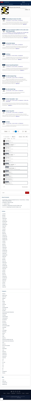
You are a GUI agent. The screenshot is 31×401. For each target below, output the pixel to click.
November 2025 (5, 221)
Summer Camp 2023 (10, 110)
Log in (3, 379)
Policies (23, 393)
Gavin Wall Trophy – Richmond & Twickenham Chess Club (11, 199)
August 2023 (4, 256)
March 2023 (4, 261)
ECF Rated (18, 32)
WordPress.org (5, 384)
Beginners (4, 298)
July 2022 (4, 270)
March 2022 (4, 274)
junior (12, 33)
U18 (3, 366)
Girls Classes (4, 322)
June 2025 (4, 229)
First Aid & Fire (19, 393)
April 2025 (4, 232)
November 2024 (5, 238)
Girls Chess (4, 321)
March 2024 (4, 245)
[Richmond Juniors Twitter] (28, 4)
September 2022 (5, 267)
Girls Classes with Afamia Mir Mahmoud (9, 2)
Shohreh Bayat (5, 348)
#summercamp (8, 101)
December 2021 (5, 277)
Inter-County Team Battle (6, 325)
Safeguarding (13, 393)
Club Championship (5, 307)
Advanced (4, 293)
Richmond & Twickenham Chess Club (8, 339)
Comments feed (5, 382)
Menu (27, 9)
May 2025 (4, 230)
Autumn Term (4, 296)
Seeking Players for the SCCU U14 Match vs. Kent (15, 205)
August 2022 (4, 268)
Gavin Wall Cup (5, 319)
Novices (4, 333)
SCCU (3, 342)
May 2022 (4, 271)
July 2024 (4, 241)
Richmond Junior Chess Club (14, 7)
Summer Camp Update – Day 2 (12, 98)
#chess (25, 100)
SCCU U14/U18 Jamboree (6, 345)
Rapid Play (19, 33)
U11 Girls (4, 362)
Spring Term (4, 351)
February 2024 (5, 247)
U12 (5, 33)
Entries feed (4, 381)
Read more (24, 24)
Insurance (27, 393)
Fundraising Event (5, 318)
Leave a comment (14, 20)
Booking (4, 301)
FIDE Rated (4, 315)
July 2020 (4, 285)
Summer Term (4, 356)
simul (3, 350)
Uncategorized (21, 20)
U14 (3, 365)
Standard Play (4, 353)
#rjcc (27, 100)
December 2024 (5, 236)
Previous (6, 131)
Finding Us (8, 393)
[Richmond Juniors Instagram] (26, 4)
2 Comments (14, 32)
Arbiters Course (5, 295)
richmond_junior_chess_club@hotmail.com (7, 4)
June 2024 (4, 242)
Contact (4, 393)
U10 (4, 33)
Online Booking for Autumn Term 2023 (13, 18)
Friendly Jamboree (5, 316)
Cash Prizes (4, 304)
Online (3, 336)
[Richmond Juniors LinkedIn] (23, 4)
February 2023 (5, 262)
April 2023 (4, 259)
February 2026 (5, 218)
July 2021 (4, 282)
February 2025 (5, 235)
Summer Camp (5, 354)
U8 (24, 33)
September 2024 (5, 239)
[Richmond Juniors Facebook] (25, 4)
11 (18, 131)
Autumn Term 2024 (10, 202)
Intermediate (4, 327)
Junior (21, 32)
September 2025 (5, 224)
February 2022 (5, 276)
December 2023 (5, 250)
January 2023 (4, 264)
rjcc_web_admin (9, 77)
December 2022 (5, 265)
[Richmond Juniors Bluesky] (21, 4)
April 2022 (4, 273)
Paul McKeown (9, 20)
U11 (3, 360)
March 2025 (4, 233)
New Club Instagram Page (11, 75)
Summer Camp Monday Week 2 (12, 65)
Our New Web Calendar (10, 43)
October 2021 (4, 279)
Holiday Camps (5, 324)
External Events (5, 313)
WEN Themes (19, 397)
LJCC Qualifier (24, 32)
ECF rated (10, 33)
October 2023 (4, 253)
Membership (4, 331)
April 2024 (4, 244)
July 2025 (4, 227)
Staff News (8, 54)
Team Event (4, 357)
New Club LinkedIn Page (10, 89)
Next (25, 131)
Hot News (8, 121)
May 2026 (4, 215)
